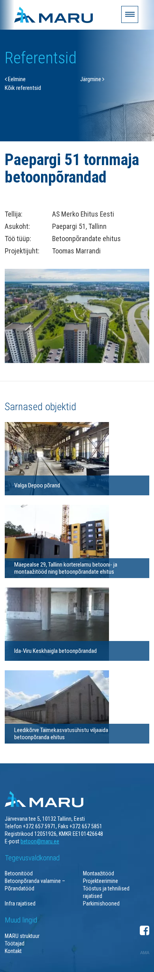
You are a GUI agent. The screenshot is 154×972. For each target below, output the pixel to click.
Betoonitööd (19, 873)
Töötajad (14, 943)
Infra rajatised (20, 903)
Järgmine (91, 79)
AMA (144, 952)
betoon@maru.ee (40, 841)
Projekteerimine (100, 881)
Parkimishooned (101, 903)
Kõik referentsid (23, 87)
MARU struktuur (22, 936)
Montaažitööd (98, 873)
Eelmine (16, 79)
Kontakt (13, 951)
